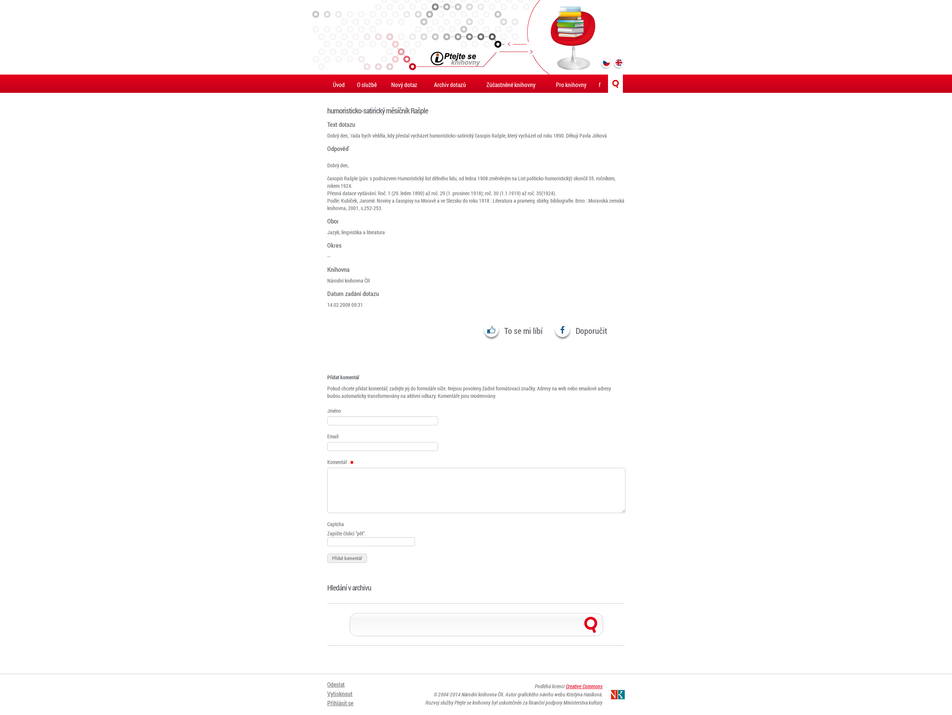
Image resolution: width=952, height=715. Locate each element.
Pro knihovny (571, 84)
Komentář (337, 462)
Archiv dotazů (450, 84)
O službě (367, 84)
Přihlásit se (340, 703)
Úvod (339, 84)
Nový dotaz (404, 84)
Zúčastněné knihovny (511, 84)
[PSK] (476, 37)
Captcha (335, 524)
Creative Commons (584, 686)
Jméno (334, 410)
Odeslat (336, 684)
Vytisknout (340, 694)
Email (332, 436)
